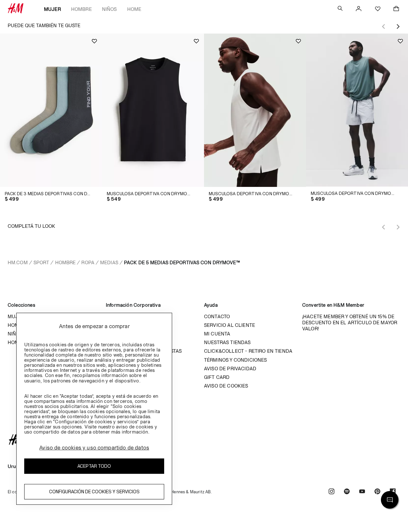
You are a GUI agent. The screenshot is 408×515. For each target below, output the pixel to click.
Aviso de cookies (226, 385)
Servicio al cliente (229, 325)
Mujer (52, 9)
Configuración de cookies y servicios (94, 491)
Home (134, 9)
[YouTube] (362, 492)
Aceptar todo (94, 466)
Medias (109, 262)
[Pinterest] (377, 492)
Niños (109, 9)
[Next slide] (398, 26)
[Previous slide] (384, 26)
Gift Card (216, 377)
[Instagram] (331, 492)
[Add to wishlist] (94, 41)
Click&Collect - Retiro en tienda (248, 351)
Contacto (217, 316)
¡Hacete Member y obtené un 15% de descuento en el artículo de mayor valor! (349, 322)
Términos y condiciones (235, 360)
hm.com (18, 262)
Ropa (87, 262)
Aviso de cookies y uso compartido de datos (94, 447)
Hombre (81, 9)
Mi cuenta (217, 333)
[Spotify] (347, 492)
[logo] (204, 439)
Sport (41, 262)
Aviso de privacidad (230, 368)
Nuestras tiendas (227, 342)
